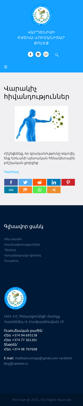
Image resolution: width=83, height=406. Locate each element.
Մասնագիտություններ (22, 244)
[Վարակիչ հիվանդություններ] (41, 123)
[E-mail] (46, 54)
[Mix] (25, 189)
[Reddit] (39, 182)
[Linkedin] (54, 182)
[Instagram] (38, 54)
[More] (54, 189)
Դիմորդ (10, 250)
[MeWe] (11, 189)
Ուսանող (11, 261)
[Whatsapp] (39, 189)
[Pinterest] (68, 182)
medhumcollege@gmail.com (36, 358)
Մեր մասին (13, 239)
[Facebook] (30, 54)
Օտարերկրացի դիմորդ (22, 255)
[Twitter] (25, 182)
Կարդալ (11, 171)
